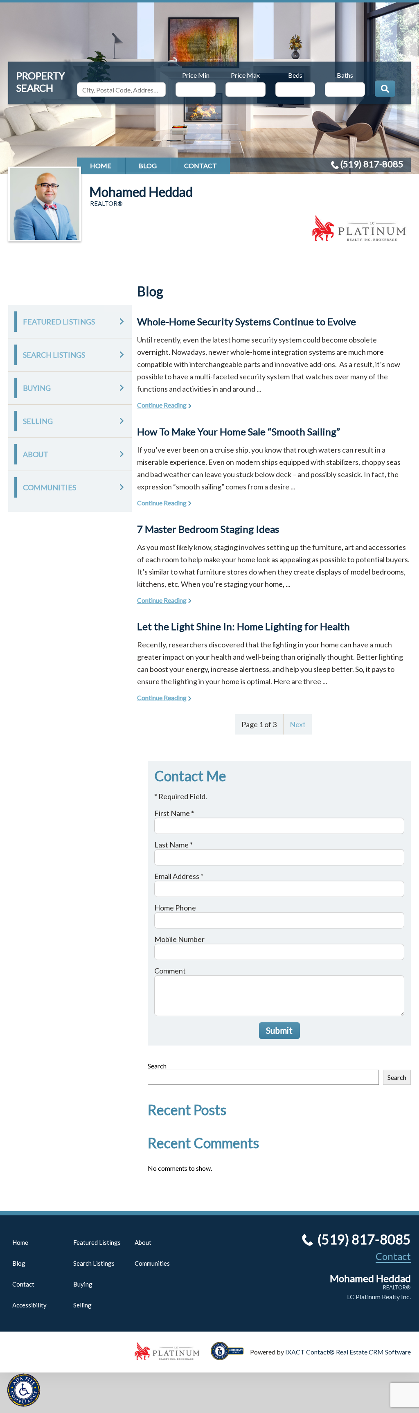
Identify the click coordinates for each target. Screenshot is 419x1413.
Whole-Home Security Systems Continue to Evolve (246, 321)
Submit (279, 1030)
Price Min (196, 75)
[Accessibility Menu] (24, 1390)
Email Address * (178, 876)
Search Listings (54, 354)
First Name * (174, 813)
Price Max (245, 75)
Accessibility (29, 1305)
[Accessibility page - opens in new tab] (230, 1356)
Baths (345, 75)
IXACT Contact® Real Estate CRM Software (348, 1352)
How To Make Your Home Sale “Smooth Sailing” (238, 431)
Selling (38, 421)
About (35, 454)
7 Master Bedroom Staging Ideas (208, 529)
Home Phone (175, 907)
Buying (37, 387)
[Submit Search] (385, 89)
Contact (200, 165)
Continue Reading (162, 405)
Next (298, 724)
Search (157, 1066)
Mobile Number (179, 939)
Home (100, 165)
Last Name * (173, 844)
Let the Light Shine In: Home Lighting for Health (243, 626)
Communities (49, 487)
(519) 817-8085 (371, 163)
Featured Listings (59, 321)
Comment (170, 970)
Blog (148, 165)
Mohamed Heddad (141, 192)
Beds (295, 75)
